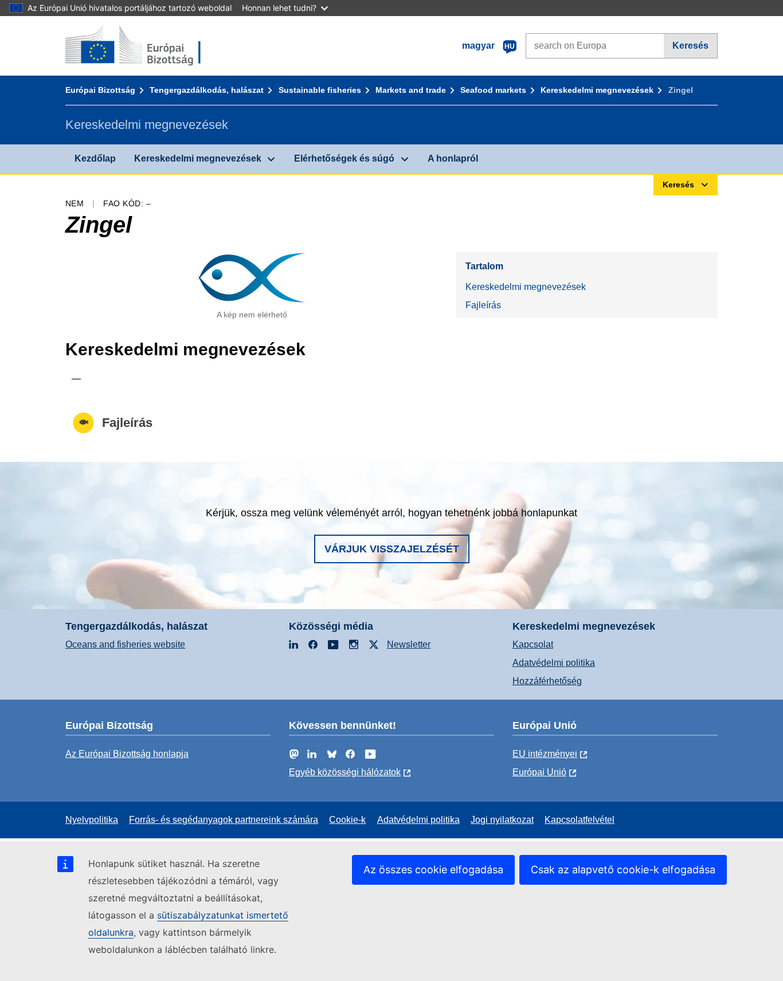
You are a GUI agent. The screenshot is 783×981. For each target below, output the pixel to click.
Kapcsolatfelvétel (579, 820)
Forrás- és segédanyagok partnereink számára (223, 820)
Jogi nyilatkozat (502, 820)
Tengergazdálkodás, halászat (207, 90)
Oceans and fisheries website (125, 644)
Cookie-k (347, 820)
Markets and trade (410, 90)
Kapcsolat (532, 644)
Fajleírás (483, 305)
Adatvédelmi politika (553, 663)
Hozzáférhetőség (547, 681)
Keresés (690, 45)
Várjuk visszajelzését (391, 549)
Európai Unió (539, 772)
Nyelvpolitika (91, 820)
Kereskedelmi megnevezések (597, 90)
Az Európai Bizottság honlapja (127, 754)
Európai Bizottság (100, 90)
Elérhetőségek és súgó (344, 158)
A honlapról (453, 158)
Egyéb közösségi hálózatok (345, 772)
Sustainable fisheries (320, 90)
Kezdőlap (95, 158)
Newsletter (408, 644)
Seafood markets (493, 90)
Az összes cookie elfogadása (433, 870)
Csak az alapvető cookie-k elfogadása (623, 870)
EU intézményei (544, 754)
